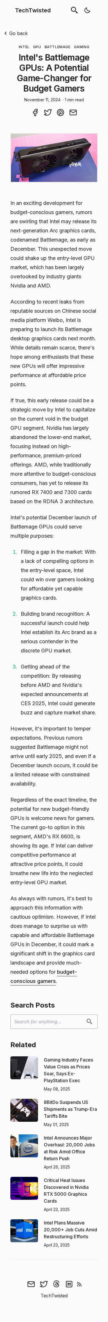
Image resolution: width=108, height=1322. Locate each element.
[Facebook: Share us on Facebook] (35, 112)
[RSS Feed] (79, 1284)
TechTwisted (33, 10)
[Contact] (31, 1284)
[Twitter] (44, 1284)
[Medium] (69, 1284)
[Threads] (56, 1284)
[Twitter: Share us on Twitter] (48, 112)
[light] (87, 10)
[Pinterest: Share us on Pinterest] (60, 112)
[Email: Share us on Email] (73, 112)
